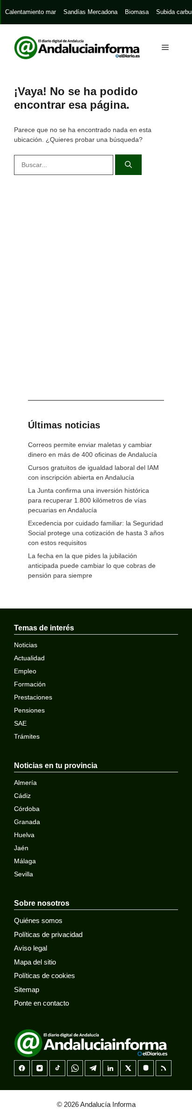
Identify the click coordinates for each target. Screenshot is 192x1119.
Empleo (25, 671)
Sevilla (23, 874)
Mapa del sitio (35, 962)
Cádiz (22, 795)
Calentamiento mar (30, 11)
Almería (25, 782)
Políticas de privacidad (48, 934)
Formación (30, 684)
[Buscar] (128, 164)
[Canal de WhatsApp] (75, 1068)
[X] (128, 1068)
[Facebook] (22, 1068)
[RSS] (163, 1068)
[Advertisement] (96, 285)
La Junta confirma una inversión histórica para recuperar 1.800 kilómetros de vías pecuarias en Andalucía (88, 500)
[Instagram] (40, 1068)
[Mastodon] (146, 1068)
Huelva (24, 835)
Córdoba (27, 808)
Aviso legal (30, 948)
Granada (27, 821)
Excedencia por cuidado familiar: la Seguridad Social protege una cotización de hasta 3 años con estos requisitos (96, 532)
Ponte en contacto (41, 1003)
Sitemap (26, 989)
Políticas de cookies (44, 975)
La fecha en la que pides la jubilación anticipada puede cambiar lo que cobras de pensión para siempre (92, 565)
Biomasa (137, 11)
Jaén (21, 848)
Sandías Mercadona (90, 11)
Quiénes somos (38, 920)
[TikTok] (57, 1068)
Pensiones (29, 710)
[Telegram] (93, 1068)
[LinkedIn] (110, 1068)
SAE (20, 723)
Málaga (25, 861)
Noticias (25, 645)
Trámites (27, 736)
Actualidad (29, 658)
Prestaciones (33, 697)
